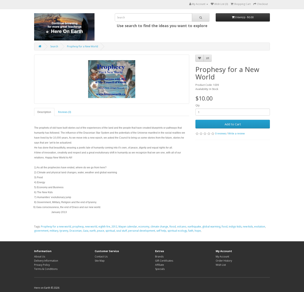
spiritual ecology (177, 230)
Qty (197, 105)
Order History (224, 260)
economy (143, 226)
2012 (114, 226)
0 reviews (220, 133)
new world (91, 226)
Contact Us (101, 256)
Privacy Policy (42, 265)
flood (172, 226)
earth (93, 230)
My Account (222, 256)
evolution (259, 226)
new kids (248, 226)
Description (44, 112)
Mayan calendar (127, 226)
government (41, 230)
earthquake (194, 226)
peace (100, 230)
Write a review (236, 133)
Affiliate (159, 265)
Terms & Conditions (45, 269)
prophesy (78, 226)
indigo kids (235, 226)
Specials (160, 269)
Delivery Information (46, 260)
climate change (159, 226)
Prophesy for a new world (56, 226)
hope (198, 230)
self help (161, 230)
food (224, 226)
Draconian (75, 230)
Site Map (100, 260)
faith (190, 230)
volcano (181, 226)
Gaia (85, 230)
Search (54, 46)
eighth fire (104, 226)
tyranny (64, 230)
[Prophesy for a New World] (111, 79)
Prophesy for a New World (82, 46)
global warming (211, 226)
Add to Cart (233, 124)
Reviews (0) (64, 112)
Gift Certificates (164, 260)
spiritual (110, 230)
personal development (141, 230)
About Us (39, 256)
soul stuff (121, 230)
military (54, 230)
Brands (159, 256)
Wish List (221, 265)
